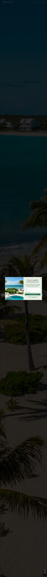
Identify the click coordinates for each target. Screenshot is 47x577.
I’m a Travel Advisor (28, 292)
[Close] (40, 278)
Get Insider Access (32, 294)
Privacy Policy (34, 297)
